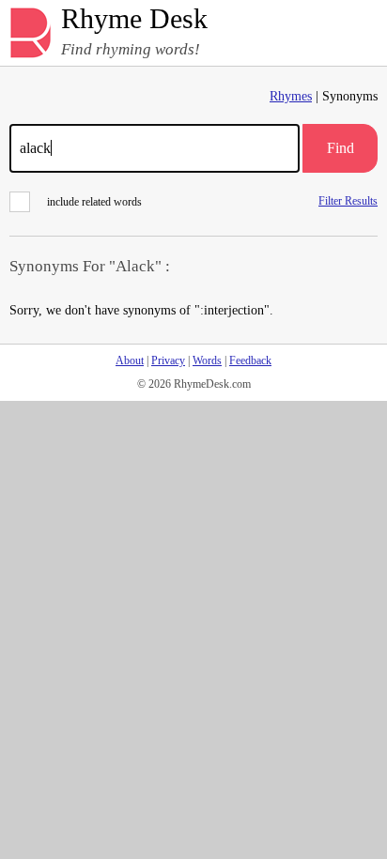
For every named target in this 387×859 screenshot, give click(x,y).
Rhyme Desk (134, 19)
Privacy (168, 360)
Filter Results (348, 200)
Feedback (250, 360)
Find (340, 148)
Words (207, 360)
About (130, 360)
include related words (94, 201)
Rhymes (291, 96)
